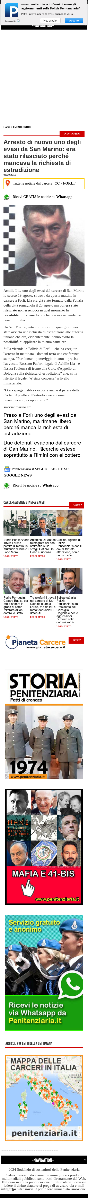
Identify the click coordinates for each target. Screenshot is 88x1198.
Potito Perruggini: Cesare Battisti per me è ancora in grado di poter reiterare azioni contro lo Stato (15, 605)
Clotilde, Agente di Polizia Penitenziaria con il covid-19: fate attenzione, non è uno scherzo (68, 547)
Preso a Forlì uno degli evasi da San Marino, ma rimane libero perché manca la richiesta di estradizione (39, 424)
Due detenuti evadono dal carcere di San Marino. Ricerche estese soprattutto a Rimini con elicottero (42, 448)
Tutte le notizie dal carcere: (44, 183)
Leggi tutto (10, 556)
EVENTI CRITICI (22, 127)
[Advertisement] (44, 74)
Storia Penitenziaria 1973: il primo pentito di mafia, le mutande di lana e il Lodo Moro (16, 545)
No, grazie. (50, 20)
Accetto (74, 20)
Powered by (11, 21)
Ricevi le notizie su (34, 485)
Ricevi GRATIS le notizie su (41, 197)
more (76, 505)
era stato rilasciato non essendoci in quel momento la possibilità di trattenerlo (40, 310)
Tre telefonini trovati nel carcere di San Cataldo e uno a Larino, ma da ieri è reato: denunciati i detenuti (43, 605)
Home (6, 127)
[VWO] (21, 21)
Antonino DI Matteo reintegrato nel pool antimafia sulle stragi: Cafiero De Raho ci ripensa (43, 545)
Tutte (76, 640)
